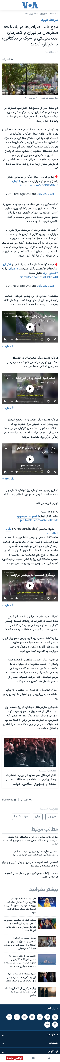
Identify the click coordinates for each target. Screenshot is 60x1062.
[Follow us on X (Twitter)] (40, 1017)
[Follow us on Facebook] (55, 1017)
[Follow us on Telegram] (47, 1017)
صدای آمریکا (46, 320)
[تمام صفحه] (42, 339)
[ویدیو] (33, 1058)
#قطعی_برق (50, 273)
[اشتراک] (47, 1024)
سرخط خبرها (49, 20)
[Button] (7, 59)
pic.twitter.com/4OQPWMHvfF (38, 185)
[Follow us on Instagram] (24, 1017)
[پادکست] (55, 1024)
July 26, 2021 (45, 194)
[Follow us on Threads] (17, 1017)
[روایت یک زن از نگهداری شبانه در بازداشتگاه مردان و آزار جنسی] (47, 992)
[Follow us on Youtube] (32, 1017)
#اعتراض (13, 269)
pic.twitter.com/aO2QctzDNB (39, 520)
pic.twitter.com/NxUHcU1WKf (39, 277)
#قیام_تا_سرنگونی (28, 516)
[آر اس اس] (9, 1017)
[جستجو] (49, 1058)
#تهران (16, 181)
